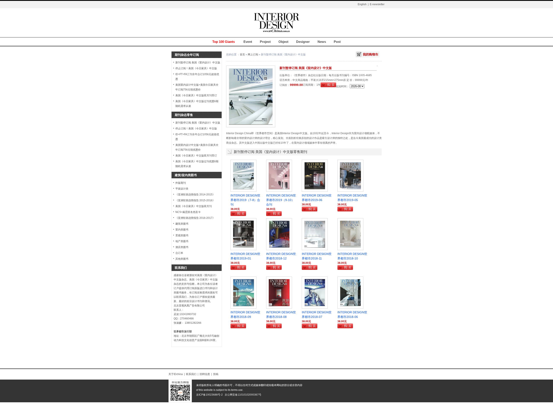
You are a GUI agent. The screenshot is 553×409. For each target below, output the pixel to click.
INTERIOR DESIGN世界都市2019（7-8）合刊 (245, 200)
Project (265, 41)
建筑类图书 (181, 223)
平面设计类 (181, 188)
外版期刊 (180, 182)
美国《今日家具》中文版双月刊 (193, 206)
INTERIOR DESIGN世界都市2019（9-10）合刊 (281, 200)
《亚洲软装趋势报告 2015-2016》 (195, 200)
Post (337, 41)
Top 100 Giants (223, 41)
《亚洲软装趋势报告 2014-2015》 (195, 194)
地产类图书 (181, 241)
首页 (242, 54)
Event (247, 41)
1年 (318, 84)
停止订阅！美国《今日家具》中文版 (196, 68)
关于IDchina (175, 374)
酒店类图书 (181, 247)
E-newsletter (377, 4)
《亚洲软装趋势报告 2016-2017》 (195, 217)
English (362, 4)
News (322, 41)
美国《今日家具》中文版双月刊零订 (196, 95)
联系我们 (191, 374)
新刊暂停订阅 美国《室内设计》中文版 (197, 62)
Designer (303, 41)
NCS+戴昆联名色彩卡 (188, 212)
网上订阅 (253, 54)
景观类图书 (181, 235)
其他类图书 (181, 258)
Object (283, 41)
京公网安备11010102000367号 (243, 394)
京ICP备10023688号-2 (209, 394)
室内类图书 (181, 229)
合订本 (179, 252)
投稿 (215, 374)
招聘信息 (205, 374)
